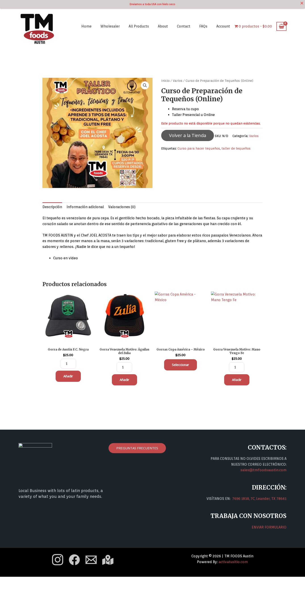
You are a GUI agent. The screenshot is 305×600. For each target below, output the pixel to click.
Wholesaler (110, 26)
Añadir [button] (68, 376)
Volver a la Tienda (187, 135)
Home (86, 26)
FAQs (203, 26)
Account (223, 26)
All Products (139, 26)
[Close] (302, 3)
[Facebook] (74, 559)
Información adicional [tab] (85, 207)
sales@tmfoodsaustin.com (263, 470)
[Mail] (91, 559)
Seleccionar (180, 364)
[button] (145, 85)
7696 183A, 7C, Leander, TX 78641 (259, 498)
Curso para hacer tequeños (199, 148)
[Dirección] (107, 560)
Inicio (165, 80)
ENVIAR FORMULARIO (269, 527)
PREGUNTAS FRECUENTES (137, 448)
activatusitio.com (233, 562)
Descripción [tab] (52, 207)
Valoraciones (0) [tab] (122, 207)
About (163, 26)
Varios (177, 80)
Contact (183, 26)
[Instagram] (57, 559)
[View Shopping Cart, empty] (281, 26)
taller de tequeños (236, 148)
